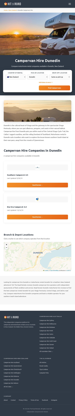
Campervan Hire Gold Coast (47, 341)
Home (5, 10)
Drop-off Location (59, 73)
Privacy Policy (23, 400)
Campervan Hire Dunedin (11, 380)
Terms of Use (35, 400)
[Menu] (69, 4)
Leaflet (46, 270)
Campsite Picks (44, 373)
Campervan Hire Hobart (46, 348)
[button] (37, 256)
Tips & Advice (43, 369)
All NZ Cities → (8, 386)
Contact (13, 400)
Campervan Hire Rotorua (11, 376)
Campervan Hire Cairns (46, 334)
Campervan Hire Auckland (11, 362)
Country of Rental (15, 73)
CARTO (69, 270)
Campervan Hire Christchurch (12, 369)
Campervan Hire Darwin (46, 344)
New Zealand (12, 10)
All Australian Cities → (46, 351)
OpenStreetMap (54, 270)
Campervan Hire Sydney (46, 320)
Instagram (54, 400)
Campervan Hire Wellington (12, 373)
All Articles (42, 362)
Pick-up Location (37, 73)
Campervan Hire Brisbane (47, 327)
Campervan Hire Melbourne (47, 324)
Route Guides (43, 366)
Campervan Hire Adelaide (47, 337)
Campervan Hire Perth (46, 331)
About (6, 400)
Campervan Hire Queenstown (13, 366)
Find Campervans (54, 88)
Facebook (45, 400)
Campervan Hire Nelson (11, 383)
